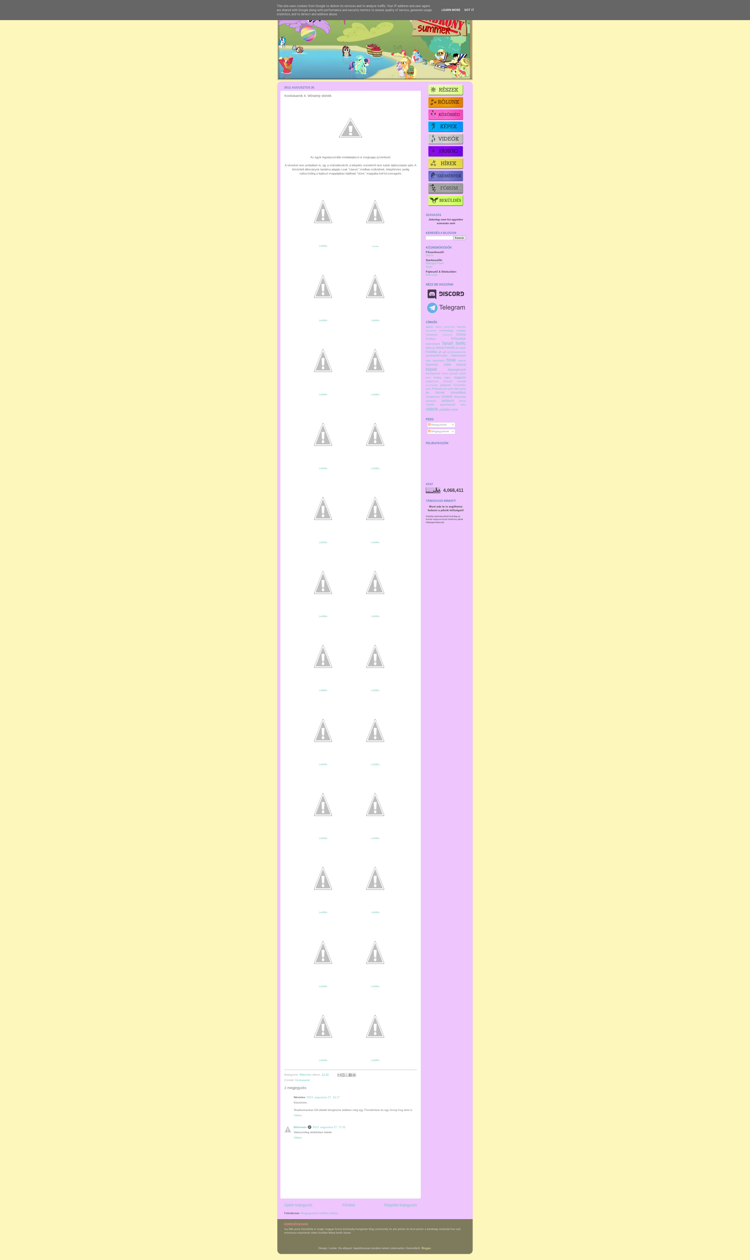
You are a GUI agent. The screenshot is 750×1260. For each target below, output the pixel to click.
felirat (440, 347)
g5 (440, 352)
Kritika (437, 377)
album (438, 327)
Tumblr (430, 404)
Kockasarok (302, 1080)
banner (461, 326)
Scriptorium (433, 396)
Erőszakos (458, 338)
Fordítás (431, 351)
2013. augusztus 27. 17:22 (329, 1127)
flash (463, 347)
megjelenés (432, 381)
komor (444, 373)
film (457, 348)
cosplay (461, 330)
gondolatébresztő (436, 355)
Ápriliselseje (449, 327)
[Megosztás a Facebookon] (350, 1075)
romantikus (458, 392)
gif (444, 352)
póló (445, 388)
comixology (446, 330)
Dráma (461, 334)
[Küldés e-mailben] (339, 1075)
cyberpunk (447, 335)
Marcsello (432, 274)
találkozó (448, 400)
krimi (428, 377)
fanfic (461, 343)
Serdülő (446, 396)
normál (461, 381)
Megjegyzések (439, 431)
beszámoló (431, 330)
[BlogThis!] (343, 1075)
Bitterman (306, 1074)
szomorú (431, 400)
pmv (428, 388)
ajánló (429, 326)
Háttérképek (458, 355)
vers (463, 404)
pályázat (445, 385)
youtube (444, 409)
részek (440, 392)
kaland (461, 364)
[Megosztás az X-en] (347, 1075)
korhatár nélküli (457, 373)
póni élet (453, 388)
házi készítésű (435, 360)
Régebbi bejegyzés (400, 1205)
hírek (451, 360)
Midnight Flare (435, 263)
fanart (447, 343)
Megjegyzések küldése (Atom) (319, 1213)
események (433, 343)
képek (431, 369)
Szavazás (460, 396)
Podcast (437, 388)
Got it (469, 10)
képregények (457, 369)
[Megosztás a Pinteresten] (354, 1075)
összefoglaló (432, 385)
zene (454, 409)
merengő (448, 381)
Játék (447, 364)
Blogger (426, 1248)
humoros (432, 364)
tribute (462, 401)
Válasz (298, 1115)
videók (432, 409)
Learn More (451, 10)
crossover (432, 334)
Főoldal (348, 1205)
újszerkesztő (447, 404)
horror (462, 360)
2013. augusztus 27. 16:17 (323, 1097)
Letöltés (323, 246)
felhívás (430, 347)
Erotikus (431, 338)
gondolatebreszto (456, 352)
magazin (460, 377)
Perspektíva (459, 385)
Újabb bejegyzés (298, 1205)
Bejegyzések (438, 424)
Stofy (429, 266)
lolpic (448, 377)
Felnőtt (449, 347)
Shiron (430, 255)
